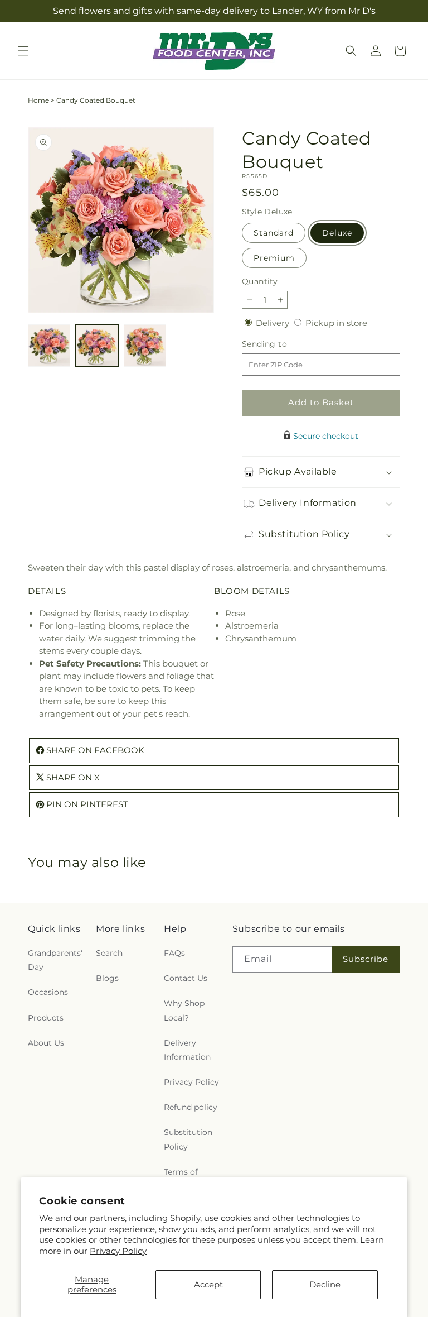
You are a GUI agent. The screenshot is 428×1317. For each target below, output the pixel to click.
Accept (208, 1284)
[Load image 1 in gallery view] (49, 345)
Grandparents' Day (55, 960)
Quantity (260, 281)
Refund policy (190, 1107)
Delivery (273, 323)
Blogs (107, 978)
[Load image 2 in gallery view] (97, 345)
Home (38, 100)
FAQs (174, 953)
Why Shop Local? (184, 1010)
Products (46, 1018)
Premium (274, 258)
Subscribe (365, 959)
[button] (23, 51)
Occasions (48, 992)
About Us (46, 1043)
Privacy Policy (118, 1251)
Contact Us (185, 978)
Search (109, 953)
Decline (325, 1284)
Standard (274, 233)
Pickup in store (336, 323)
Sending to (281, 344)
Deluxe (337, 233)
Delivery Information (187, 1050)
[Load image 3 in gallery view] (145, 345)
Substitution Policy (188, 1139)
